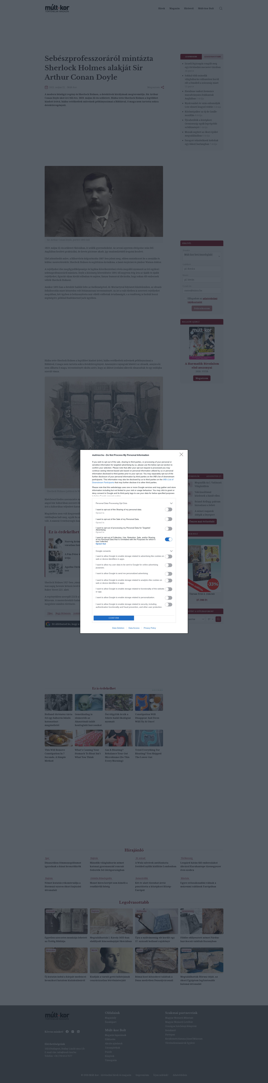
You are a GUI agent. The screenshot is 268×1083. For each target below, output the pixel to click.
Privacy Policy (150, 628)
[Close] (182, 455)
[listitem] (134, 503)
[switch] (168, 509)
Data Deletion (118, 628)
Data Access (134, 628)
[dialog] (134, 541)
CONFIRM (114, 618)
